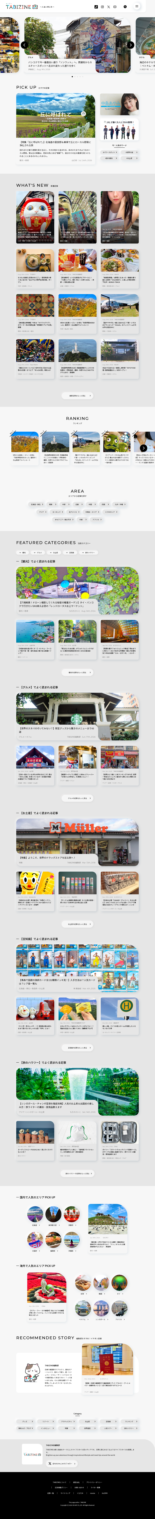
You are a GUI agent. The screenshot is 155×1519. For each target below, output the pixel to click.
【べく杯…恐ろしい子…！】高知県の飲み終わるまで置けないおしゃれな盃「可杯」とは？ (34, 1027)
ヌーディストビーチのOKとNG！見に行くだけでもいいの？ (35, 1151)
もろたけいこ (74, 611)
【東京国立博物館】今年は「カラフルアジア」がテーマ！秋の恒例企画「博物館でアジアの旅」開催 (35, 325)
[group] (75, 45)
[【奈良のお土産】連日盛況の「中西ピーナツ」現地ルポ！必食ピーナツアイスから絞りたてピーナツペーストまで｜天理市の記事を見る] (35, 883)
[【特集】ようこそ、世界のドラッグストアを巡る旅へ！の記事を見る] (77, 842)
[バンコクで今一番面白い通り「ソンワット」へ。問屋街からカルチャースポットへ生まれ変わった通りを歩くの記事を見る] (77, 45)
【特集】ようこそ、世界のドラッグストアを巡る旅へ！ (47, 857)
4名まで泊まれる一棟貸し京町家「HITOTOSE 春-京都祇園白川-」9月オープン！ (118, 369)
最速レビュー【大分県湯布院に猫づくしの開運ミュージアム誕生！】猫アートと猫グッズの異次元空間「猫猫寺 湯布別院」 (34, 234)
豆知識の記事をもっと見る (77, 1048)
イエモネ (80, 1493)
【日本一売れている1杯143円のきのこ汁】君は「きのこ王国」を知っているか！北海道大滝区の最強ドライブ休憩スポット (35, 776)
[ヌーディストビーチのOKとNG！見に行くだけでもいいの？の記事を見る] (35, 1132)
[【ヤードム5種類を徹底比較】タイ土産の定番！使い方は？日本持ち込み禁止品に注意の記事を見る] (78, 883)
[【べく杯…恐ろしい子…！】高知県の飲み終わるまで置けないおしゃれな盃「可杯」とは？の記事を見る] (35, 1009)
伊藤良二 (32, 69)
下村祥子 (32, 274)
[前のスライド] (24, 45)
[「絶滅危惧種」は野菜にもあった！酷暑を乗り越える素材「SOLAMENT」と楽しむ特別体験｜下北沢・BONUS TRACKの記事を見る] (120, 260)
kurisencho (32, 897)
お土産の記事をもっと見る (77, 924)
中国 (90, 504)
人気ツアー (108, 1428)
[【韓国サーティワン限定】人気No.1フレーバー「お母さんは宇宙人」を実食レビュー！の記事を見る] (78, 757)
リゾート (45, 1421)
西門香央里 (74, 771)
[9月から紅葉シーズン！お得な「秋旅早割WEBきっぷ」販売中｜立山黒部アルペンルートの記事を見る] (78, 305)
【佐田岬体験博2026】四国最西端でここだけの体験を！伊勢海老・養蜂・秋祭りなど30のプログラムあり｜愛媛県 (77, 370)
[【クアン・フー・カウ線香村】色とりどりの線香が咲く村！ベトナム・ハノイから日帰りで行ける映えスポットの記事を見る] (46, 1287)
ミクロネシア (110, 512)
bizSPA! (105, 1493)
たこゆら (74, 229)
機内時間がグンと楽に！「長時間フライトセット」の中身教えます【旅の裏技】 (77, 1151)
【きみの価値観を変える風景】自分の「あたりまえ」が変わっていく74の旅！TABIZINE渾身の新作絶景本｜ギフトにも (119, 234)
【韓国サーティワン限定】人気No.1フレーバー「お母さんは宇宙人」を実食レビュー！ (77, 775)
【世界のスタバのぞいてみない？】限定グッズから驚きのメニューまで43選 (56, 730)
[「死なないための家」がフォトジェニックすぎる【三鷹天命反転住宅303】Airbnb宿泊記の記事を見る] (78, 631)
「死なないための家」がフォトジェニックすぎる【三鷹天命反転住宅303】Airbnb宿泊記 (77, 650)
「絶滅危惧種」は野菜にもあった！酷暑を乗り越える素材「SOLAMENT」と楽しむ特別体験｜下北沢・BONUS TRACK (119, 280)
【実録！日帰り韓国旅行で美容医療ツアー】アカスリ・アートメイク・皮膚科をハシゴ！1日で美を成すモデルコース (107, 1384)
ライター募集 (95, 1487)
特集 (66, 1428)
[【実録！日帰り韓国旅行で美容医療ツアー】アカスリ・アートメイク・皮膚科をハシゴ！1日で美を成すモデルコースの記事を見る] (107, 1359)
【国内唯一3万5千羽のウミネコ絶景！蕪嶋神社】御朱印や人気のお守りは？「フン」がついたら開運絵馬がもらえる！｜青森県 (107, 1244)
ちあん (31, 229)
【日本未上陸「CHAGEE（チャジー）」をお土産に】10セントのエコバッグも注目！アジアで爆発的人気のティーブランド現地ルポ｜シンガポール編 (119, 902)
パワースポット (109, 152)
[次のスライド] (130, 45)
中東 (81, 519)
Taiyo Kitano (34, 365)
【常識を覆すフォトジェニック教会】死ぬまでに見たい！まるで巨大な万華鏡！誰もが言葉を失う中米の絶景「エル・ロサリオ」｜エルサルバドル (119, 651)
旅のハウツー (90, 552)
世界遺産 (87, 1428)
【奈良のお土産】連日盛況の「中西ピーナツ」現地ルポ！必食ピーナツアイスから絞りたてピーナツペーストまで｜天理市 (34, 902)
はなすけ (105, 1238)
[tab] (72, 76)
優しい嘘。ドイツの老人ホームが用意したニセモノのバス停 (119, 1027)
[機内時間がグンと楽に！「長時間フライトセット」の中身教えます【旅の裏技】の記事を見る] (78, 1132)
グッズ (24, 1421)
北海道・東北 (36, 504)
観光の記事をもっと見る (77, 672)
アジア (41, 512)
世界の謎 (130, 152)
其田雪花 (74, 897)
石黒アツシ (31, 1146)
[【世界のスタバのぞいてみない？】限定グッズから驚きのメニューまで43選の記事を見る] (77, 716)
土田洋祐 (32, 645)
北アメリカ (73, 512)
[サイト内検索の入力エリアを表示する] (125, 6)
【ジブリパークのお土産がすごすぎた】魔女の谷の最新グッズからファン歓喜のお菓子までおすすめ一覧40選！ (117, 459)
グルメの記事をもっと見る (77, 798)
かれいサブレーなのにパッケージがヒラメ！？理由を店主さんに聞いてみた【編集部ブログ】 (77, 1027)
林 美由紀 (77, 988)
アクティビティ (66, 1421)
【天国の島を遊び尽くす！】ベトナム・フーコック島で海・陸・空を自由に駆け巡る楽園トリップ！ (34, 651)
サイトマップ (65, 1493)
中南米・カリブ (91, 512)
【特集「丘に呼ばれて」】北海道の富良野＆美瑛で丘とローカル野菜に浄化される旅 (55, 144)
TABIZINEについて (59, 1482)
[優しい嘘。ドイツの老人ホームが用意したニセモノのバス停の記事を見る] (120, 1009)
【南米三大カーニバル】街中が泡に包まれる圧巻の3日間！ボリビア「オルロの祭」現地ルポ (34, 369)
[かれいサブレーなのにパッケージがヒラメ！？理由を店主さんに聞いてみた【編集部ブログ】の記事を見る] (78, 1009)
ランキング (129, 1421)
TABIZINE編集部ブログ (78, 1023)
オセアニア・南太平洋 (63, 519)
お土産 (129, 158)
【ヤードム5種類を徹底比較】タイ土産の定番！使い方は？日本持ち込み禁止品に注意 (77, 901)
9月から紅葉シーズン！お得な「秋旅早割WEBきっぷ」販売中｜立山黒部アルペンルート (77, 324)
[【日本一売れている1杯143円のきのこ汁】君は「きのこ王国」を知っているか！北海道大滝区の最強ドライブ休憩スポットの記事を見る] (35, 757)
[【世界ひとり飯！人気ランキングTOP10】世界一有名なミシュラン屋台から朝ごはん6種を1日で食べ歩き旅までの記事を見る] (120, 757)
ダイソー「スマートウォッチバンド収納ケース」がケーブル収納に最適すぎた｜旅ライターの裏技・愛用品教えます (119, 1152)
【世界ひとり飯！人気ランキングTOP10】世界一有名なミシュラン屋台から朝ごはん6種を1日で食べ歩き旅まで (119, 776)
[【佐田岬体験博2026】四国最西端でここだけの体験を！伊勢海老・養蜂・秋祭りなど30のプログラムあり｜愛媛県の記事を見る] (78, 350)
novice (92, 1493)
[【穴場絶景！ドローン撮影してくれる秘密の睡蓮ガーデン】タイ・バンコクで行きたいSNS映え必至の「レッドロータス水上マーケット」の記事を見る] (77, 590)
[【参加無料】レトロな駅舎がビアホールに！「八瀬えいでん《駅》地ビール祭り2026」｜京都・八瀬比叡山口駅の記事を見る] (78, 260)
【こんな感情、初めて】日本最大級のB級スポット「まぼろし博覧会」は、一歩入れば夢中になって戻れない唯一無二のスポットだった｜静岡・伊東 (77, 234)
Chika (115, 1146)
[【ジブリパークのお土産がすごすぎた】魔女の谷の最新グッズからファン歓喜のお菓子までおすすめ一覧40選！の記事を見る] (116, 442)
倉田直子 (116, 1023)
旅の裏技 (109, 158)
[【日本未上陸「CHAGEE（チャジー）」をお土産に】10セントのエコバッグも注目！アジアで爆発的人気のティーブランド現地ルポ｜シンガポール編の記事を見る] (120, 883)
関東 (50, 504)
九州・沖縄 (119, 504)
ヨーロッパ (56, 512)
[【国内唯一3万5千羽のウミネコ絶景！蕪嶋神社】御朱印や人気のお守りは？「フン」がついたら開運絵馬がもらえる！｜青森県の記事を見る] (107, 1219)
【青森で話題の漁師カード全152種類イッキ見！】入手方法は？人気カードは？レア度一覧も (57, 981)
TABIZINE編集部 (117, 229)
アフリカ (96, 519)
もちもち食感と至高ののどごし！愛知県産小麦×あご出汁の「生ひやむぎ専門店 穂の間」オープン (35, 280)
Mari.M (117, 274)
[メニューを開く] (136, 6)
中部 (63, 504)
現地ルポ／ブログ (24, 1428)
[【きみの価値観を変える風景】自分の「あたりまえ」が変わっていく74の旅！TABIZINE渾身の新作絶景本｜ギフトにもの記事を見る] (120, 217)
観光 (24, 552)
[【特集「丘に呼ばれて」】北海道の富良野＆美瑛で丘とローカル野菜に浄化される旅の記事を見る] (55, 115)
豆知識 (71, 552)
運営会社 (76, 1482)
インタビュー (45, 1428)
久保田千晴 (144, 69)
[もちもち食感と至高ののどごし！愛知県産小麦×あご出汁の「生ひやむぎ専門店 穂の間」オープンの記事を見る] (35, 260)
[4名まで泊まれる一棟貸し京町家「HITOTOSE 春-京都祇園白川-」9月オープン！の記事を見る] (120, 350)
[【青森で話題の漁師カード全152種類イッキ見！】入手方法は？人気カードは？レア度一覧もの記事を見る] (77, 968)
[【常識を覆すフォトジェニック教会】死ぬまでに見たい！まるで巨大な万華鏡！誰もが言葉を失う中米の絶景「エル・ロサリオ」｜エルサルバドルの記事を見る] (120, 631)
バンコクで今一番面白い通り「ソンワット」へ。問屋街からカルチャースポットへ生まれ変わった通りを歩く (60, 64)
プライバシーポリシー (94, 1482)
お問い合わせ (79, 1487)
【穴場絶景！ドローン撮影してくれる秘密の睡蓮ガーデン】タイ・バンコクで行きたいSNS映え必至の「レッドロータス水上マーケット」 (56, 604)
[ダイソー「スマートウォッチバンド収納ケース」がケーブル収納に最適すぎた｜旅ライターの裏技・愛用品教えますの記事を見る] (120, 1132)
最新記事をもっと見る (77, 396)
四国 (103, 504)
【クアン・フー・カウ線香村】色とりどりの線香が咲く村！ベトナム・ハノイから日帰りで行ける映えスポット (46, 1313)
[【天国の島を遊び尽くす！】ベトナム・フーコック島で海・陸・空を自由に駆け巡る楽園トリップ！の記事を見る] (35, 631)
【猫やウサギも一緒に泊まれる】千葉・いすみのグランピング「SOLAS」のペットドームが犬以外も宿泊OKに (119, 325)
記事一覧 (50, 1493)
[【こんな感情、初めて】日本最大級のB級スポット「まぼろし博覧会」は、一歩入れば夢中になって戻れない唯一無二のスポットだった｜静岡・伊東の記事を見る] (78, 217)
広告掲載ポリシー (61, 1487)
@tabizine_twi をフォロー (62, 1463)
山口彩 (74, 160)
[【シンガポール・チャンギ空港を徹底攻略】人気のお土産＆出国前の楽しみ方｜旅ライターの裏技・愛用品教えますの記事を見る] (77, 1092)
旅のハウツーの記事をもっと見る (77, 1173)
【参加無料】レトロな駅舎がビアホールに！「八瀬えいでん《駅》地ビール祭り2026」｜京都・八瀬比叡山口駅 (77, 280)
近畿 (77, 504)
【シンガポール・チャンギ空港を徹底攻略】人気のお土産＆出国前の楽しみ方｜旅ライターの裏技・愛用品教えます (56, 1105)
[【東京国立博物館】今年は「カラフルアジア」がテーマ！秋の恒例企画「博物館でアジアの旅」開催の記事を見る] (35, 305)
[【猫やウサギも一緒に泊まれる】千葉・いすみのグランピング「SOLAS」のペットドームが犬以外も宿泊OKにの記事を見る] (120, 305)
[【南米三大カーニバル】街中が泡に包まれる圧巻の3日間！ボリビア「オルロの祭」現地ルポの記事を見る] (35, 350)
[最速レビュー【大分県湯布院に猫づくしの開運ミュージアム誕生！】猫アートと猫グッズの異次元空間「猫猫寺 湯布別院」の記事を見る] (35, 217)
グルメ (39, 552)
